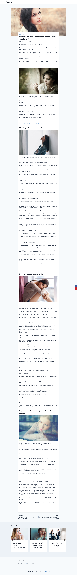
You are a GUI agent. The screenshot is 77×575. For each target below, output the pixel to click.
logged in (25, 563)
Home (15, 2)
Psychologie (21, 34)
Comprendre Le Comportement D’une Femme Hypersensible (37, 270)
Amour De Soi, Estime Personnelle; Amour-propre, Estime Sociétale (27, 517)
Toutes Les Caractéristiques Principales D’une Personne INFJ (37, 123)
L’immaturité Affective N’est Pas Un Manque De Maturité (19, 543)
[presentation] (19, 534)
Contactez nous (67, 2)
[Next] (64, 540)
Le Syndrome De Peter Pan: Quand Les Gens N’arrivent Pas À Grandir (39, 65)
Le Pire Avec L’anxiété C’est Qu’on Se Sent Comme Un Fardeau (37, 543)
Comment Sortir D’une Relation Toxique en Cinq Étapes (49, 517)
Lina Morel (22, 41)
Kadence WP (47, 571)
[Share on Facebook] (76, 286)
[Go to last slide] (12, 540)
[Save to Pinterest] (76, 289)
